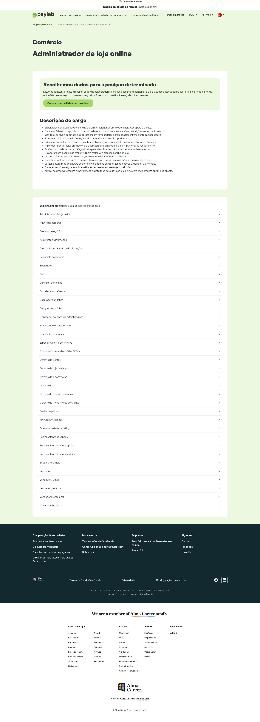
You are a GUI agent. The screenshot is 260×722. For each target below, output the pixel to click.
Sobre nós (88, 552)
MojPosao (148, 633)
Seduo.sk (98, 647)
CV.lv (121, 637)
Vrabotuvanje (150, 642)
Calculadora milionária (45, 546)
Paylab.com (99, 661)
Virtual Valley (150, 652)
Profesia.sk (73, 637)
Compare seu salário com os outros (68, 103)
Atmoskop (73, 661)
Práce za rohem (75, 656)
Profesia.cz (73, 642)
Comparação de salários (145, 15)
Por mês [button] (206, 14)
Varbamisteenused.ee (129, 671)
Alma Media (146, 594)
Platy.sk (97, 656)
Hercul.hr (148, 647)
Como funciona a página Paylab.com (102, 546)
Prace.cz (72, 647)
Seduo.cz (98, 642)
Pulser (147, 656)
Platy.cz (97, 652)
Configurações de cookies (171, 580)
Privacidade (128, 580)
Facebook (187, 546)
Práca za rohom (75, 652)
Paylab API (138, 550)
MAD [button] (192, 14)
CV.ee (122, 642)
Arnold (97, 633)
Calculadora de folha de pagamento (105, 15)
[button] (221, 15)
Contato (186, 541)
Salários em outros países (47, 541)
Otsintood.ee (125, 656)
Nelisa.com (73, 666)
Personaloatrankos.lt (128, 661)
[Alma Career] (130, 687)
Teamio (97, 637)
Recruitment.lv (126, 666)
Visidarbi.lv (124, 652)
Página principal (42, 24)
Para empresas (175, 14)
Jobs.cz (72, 633)
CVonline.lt (124, 633)
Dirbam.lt (123, 647)
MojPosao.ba (150, 637)
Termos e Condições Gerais (98, 541)
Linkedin (186, 552)
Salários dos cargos (69, 15)
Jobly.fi (173, 633)
